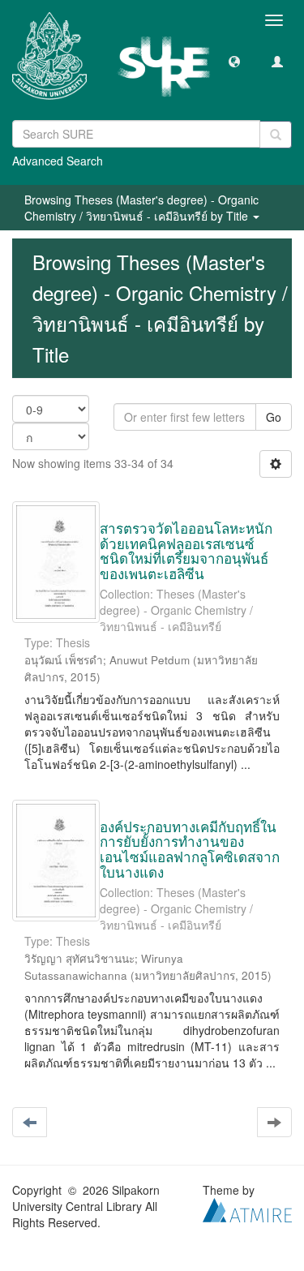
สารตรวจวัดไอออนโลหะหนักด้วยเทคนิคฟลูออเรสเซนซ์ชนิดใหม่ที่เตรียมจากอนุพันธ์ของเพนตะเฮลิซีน (186, 550)
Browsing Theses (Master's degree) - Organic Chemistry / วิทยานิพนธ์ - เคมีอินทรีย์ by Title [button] (141, 207)
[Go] (275, 134)
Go (273, 417)
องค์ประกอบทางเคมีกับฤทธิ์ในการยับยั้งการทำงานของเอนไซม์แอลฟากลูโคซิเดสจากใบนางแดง (190, 849)
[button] (234, 61)
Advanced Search (57, 160)
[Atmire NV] (247, 1208)
